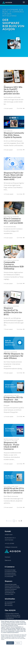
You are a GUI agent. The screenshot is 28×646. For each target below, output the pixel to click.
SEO (5, 85)
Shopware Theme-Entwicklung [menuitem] (12, 586)
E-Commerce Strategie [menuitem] (10, 570)
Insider (12, 486)
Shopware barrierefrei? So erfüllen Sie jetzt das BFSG (13, 311)
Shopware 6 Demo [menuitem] (9, 594)
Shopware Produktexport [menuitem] (11, 589)
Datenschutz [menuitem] (8, 560)
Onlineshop (13, 216)
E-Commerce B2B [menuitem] (9, 576)
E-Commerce (7, 131)
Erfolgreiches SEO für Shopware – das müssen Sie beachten (13, 399)
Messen (16, 486)
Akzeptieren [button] (10, 643)
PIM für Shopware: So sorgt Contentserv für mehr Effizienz (13, 356)
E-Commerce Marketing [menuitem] (10, 574)
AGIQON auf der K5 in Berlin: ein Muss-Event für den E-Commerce (14, 490)
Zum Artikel (19, 108)
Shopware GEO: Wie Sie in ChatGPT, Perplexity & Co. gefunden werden (13, 90)
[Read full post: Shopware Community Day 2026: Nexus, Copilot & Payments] (14, 122)
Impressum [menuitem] (7, 557)
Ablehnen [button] (18, 643)
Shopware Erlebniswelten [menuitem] (11, 584)
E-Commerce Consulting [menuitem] (10, 571)
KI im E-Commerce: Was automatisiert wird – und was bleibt (13, 220)
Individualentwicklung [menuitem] (10, 592)
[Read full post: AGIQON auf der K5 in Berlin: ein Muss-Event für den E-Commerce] (14, 477)
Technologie (9, 439)
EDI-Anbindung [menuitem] (8, 603)
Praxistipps (13, 395)
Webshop (6, 351)
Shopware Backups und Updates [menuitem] (12, 587)
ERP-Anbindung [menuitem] (8, 605)
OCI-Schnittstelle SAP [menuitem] (10, 602)
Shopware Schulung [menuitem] (9, 591)
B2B (11, 131)
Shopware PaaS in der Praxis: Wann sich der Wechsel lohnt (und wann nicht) (13, 176)
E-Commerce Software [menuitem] (10, 573)
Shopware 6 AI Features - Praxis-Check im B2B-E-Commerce (12, 445)
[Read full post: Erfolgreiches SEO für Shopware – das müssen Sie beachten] (14, 386)
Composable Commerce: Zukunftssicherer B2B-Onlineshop (14, 265)
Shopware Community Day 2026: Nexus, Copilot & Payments (14, 135)
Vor (19, 521)
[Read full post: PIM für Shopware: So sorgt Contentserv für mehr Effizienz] (14, 343)
